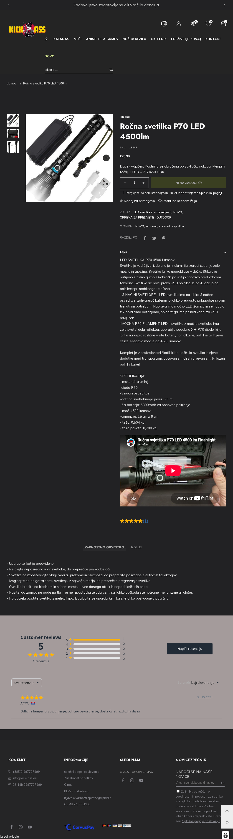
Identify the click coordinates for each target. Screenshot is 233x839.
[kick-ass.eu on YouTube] (141, 781)
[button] (32, 158)
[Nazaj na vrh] (227, 811)
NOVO (49, 56)
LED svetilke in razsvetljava (152, 212)
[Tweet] (154, 237)
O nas (68, 784)
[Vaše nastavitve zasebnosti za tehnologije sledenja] (225, 835)
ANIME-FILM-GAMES (102, 39)
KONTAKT (213, 39)
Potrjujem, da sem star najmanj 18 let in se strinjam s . (174, 193)
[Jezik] (164, 26)
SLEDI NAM (130, 760)
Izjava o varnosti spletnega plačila (87, 798)
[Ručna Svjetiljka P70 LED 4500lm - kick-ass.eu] (69, 158)
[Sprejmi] (111, 70)
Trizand (125, 116)
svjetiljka (178, 226)
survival (164, 226)
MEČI (77, 39)
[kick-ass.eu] (27, 29)
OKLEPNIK (159, 39)
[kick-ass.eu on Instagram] (132, 781)
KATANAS (61, 39)
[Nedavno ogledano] (227, 823)
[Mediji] (104, 192)
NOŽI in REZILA (134, 39)
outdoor (151, 226)
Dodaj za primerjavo (139, 201)
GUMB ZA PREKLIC (77, 804)
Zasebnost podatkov (78, 778)
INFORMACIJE (76, 760)
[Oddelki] (145, 237)
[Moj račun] (178, 26)
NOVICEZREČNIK (191, 760)
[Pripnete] (164, 237)
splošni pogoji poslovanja (81, 771)
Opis (123, 251)
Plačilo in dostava (76, 791)
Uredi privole (9, 836)
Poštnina (152, 166)
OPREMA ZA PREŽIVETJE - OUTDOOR (145, 217)
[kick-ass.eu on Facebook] (123, 781)
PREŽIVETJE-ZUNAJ (186, 39)
